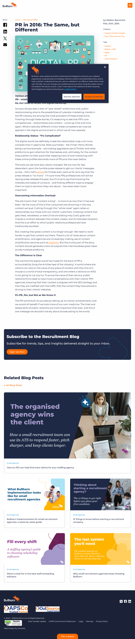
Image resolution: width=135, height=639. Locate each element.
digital (107, 52)
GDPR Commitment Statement (62, 621)
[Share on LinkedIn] (5, 32)
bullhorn (108, 46)
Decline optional (72, 97)
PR (106, 56)
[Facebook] (125, 601)
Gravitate (21, 628)
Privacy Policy (102, 621)
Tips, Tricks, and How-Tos (114, 36)
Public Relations (111, 59)
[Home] (10, 6)
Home (17, 20)
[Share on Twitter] (5, 39)
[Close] (105, 67)
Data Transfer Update (37, 621)
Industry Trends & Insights (115, 33)
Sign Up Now (17, 352)
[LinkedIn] (129, 601)
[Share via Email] (5, 45)
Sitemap (89, 621)
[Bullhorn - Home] (12, 599)
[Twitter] (121, 601)
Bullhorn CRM (110, 49)
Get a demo (67, 636)
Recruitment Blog (30, 20)
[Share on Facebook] (5, 25)
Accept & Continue (94, 97)
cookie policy (70, 89)
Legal (80, 621)
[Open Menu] (130, 5)
